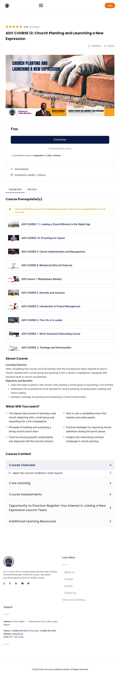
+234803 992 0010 (19, 631)
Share (111, 45)
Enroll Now (60, 139)
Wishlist (96, 45)
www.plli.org (17, 634)
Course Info (15, 189)
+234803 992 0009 (48, 631)
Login (110, 5)
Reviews (32, 189)
